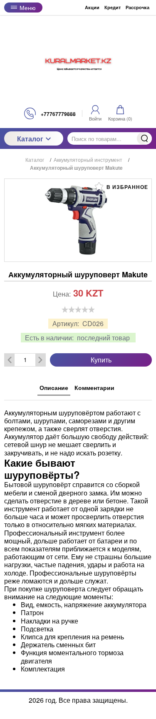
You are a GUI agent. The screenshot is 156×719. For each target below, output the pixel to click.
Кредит (112, 7)
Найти (144, 138)
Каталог (30, 138)
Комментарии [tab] (94, 387)
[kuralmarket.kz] (78, 61)
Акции (92, 7)
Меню (28, 7)
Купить (101, 360)
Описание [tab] (54, 387)
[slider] (78, 309)
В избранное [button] (126, 187)
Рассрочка (137, 7)
